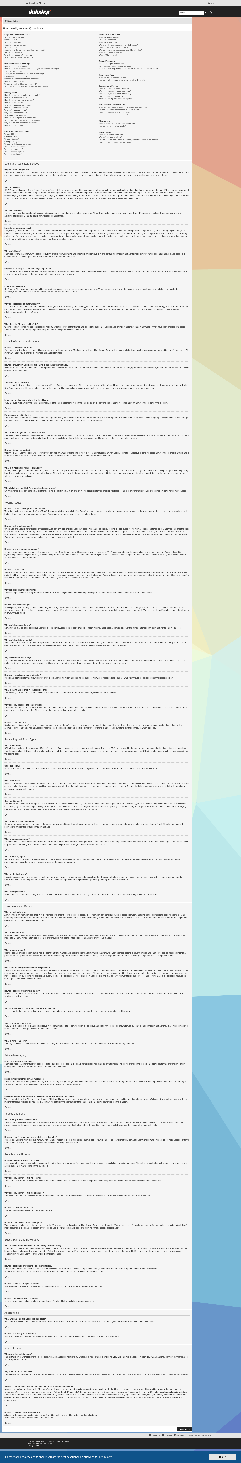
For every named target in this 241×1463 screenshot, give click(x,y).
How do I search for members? (111, 96)
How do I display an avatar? (15, 81)
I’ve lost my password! (13, 52)
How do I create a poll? (13, 103)
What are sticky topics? (13, 149)
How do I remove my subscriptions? (113, 115)
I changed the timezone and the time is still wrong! (24, 74)
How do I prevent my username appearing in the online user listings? (31, 69)
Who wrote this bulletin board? (111, 135)
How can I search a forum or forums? (114, 88)
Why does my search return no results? (115, 91)
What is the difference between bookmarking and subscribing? (123, 107)
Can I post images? (12, 142)
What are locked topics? (14, 152)
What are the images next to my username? (21, 79)
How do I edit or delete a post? (16, 97)
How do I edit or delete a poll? (16, 108)
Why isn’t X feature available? (110, 137)
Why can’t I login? (11, 47)
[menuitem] (42, 3)
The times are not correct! (14, 71)
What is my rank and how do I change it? (20, 84)
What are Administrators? (109, 37)
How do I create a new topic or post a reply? (22, 95)
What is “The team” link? (108, 55)
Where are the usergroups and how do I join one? (118, 45)
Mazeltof (44, 1443)
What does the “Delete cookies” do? (18, 57)
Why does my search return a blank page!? (116, 94)
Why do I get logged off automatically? (19, 55)
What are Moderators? (108, 40)
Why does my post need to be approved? (20, 123)
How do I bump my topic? (14, 125)
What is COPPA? (11, 40)
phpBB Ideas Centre (124, 1374)
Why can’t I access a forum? (15, 110)
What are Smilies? (11, 139)
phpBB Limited (78, 1357)
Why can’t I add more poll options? (18, 105)
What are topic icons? (13, 154)
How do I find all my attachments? (112, 126)
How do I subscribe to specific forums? (114, 112)
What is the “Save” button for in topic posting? (22, 120)
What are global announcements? (17, 144)
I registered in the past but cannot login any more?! (24, 50)
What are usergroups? (108, 42)
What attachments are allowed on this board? (117, 123)
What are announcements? (15, 147)
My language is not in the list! (15, 76)
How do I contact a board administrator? (115, 142)
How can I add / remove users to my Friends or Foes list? (122, 80)
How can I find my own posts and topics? (115, 99)
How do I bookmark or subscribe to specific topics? (119, 110)
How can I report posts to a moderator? (20, 118)
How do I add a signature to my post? (19, 100)
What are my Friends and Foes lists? (113, 77)
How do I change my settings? (16, 66)
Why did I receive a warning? (15, 115)
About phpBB (10, 1359)
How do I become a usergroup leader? (114, 47)
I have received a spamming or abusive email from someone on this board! (128, 69)
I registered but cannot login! (15, 45)
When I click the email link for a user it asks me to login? (26, 86)
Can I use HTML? (11, 136)
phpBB (91, 420)
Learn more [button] (105, 1457)
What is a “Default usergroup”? (111, 52)
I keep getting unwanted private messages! (116, 66)
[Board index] (40, 12)
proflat (34, 1443)
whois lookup (10, 1392)
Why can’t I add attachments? (16, 113)
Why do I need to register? (14, 37)
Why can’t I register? (12, 42)
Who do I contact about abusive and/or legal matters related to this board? (128, 140)
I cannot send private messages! (112, 64)
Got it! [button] (222, 1457)
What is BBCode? (11, 134)
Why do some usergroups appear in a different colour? (120, 50)
